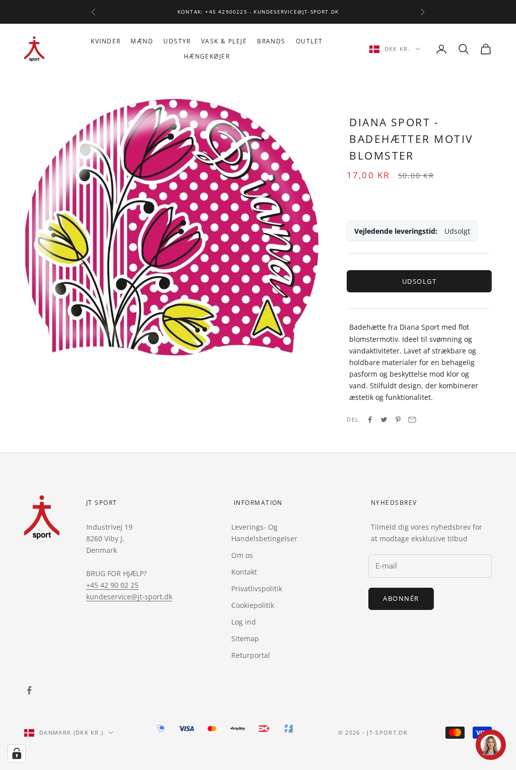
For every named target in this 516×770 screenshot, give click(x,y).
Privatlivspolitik (256, 588)
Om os (242, 555)
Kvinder (105, 41)
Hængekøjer (207, 56)
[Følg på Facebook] (29, 690)
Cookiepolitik (252, 605)
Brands (271, 41)
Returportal (250, 655)
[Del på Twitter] (384, 420)
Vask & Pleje (224, 41)
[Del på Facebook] (370, 420)
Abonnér (401, 598)
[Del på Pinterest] (398, 420)
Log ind (243, 622)
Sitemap (245, 638)
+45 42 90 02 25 (112, 585)
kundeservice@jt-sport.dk (129, 596)
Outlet (309, 41)
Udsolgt (419, 281)
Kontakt (244, 572)
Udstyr (177, 41)
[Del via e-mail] (412, 420)
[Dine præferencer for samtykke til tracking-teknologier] (16, 753)
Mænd (142, 41)
